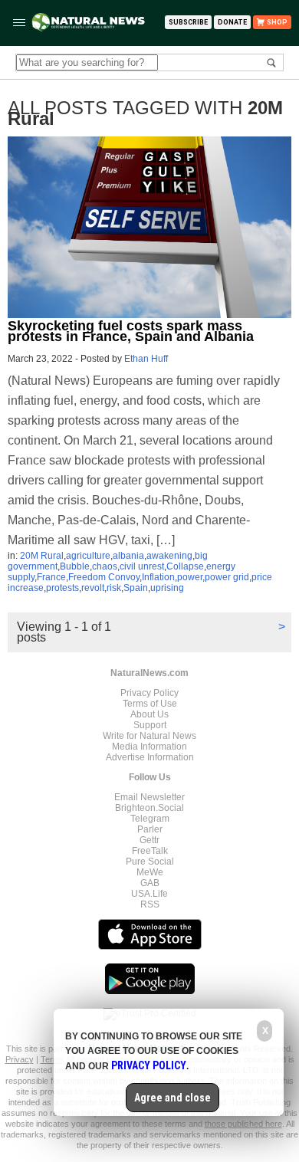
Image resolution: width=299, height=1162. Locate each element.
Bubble (75, 566)
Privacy (19, 1059)
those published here (243, 1123)
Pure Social (150, 861)
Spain (135, 588)
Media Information (149, 746)
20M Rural (42, 555)
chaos (104, 566)
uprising (167, 588)
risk (114, 588)
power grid (227, 577)
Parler (150, 829)
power (189, 577)
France (51, 577)
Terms (53, 1059)
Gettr (149, 840)
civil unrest (142, 566)
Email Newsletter (149, 797)
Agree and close (172, 1097)
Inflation (158, 577)
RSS (149, 904)
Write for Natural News (149, 735)
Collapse (185, 566)
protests (62, 588)
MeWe (149, 872)
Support (149, 725)
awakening (169, 555)
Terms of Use (150, 703)
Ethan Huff (146, 358)
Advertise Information (150, 757)
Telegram (149, 818)
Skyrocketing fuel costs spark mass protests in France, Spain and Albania (131, 331)
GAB (149, 883)
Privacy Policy (149, 693)
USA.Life (149, 893)
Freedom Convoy (104, 577)
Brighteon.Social (149, 808)
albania (128, 555)
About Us (149, 714)
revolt (92, 588)
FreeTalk (150, 850)
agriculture (88, 555)
